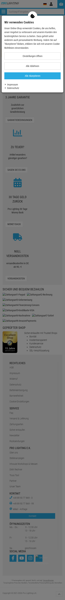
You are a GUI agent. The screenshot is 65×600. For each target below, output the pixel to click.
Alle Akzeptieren (32, 75)
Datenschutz (13, 88)
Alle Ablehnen (32, 66)
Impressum (12, 84)
